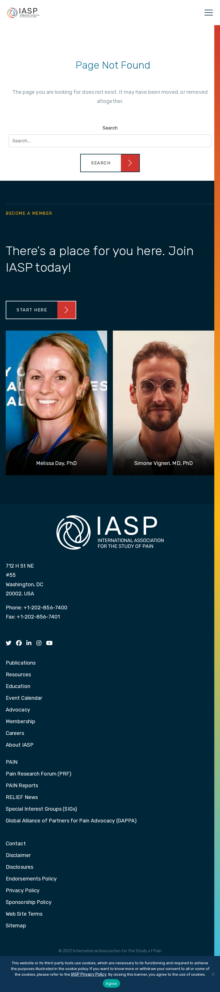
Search (110, 128)
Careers (15, 733)
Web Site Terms (24, 914)
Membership (20, 722)
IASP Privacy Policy (89, 974)
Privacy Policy (23, 891)
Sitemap (16, 926)
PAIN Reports (22, 786)
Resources (18, 675)
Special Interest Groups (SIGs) (41, 809)
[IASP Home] (23, 12)
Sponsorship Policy (29, 902)
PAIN (11, 762)
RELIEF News (22, 797)
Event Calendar (24, 698)
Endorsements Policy (31, 879)
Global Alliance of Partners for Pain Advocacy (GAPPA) (71, 821)
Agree (111, 983)
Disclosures (19, 867)
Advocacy (18, 710)
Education (18, 686)
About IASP (20, 745)
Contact (16, 844)
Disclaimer (18, 855)
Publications (21, 663)
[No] (213, 974)
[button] (110, 163)
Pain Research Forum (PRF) (39, 774)
